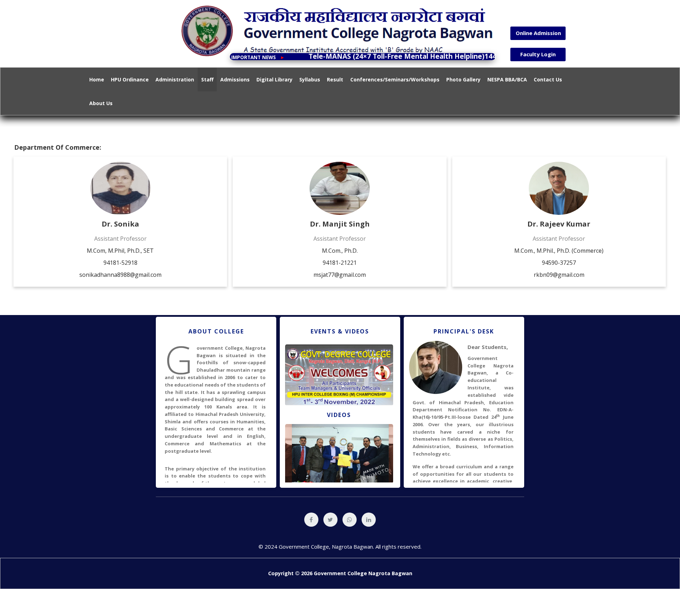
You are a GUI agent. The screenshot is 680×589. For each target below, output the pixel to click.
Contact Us (548, 79)
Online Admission (538, 32)
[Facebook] (311, 520)
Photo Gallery (463, 79)
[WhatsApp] (349, 520)
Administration (174, 79)
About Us (101, 103)
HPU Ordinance (130, 79)
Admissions (235, 79)
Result (335, 79)
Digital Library (274, 79)
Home (96, 79)
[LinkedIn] (369, 520)
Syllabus (309, 79)
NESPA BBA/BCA (507, 79)
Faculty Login (538, 54)
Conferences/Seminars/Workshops (395, 79)
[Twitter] (330, 520)
